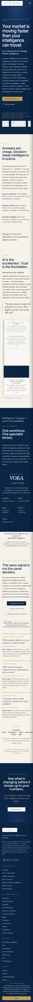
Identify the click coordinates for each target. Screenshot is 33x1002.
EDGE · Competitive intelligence (11, 882)
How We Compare (7, 951)
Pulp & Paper (6, 930)
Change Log (6, 955)
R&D (16, 751)
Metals (4, 917)
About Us (5, 970)
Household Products (8, 914)
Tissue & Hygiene (7, 933)
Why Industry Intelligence (9, 942)
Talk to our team (9, 104)
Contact (4, 980)
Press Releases (7, 961)
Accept (16, 998)
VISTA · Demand (7, 889)
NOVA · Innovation (7, 879)
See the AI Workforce (12, 99)
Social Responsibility (8, 977)
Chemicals (5, 904)
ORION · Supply (6, 885)
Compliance (8, 751)
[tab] (16, 327)
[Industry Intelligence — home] (12, 3)
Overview (5, 870)
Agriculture (5, 898)
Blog (3, 945)
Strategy (23, 751)
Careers (4, 973)
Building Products (7, 901)
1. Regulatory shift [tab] (16, 603)
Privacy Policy (22, 993)
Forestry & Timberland (9, 911)
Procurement (16, 753)
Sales (26, 749)
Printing (4, 926)
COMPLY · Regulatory (8, 876)
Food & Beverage (7, 907)
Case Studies (6, 948)
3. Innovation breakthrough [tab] (16, 614)
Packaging (5, 920)
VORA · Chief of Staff (8, 873)
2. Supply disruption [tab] (16, 608)
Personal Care (6, 923)
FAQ (3, 958)
